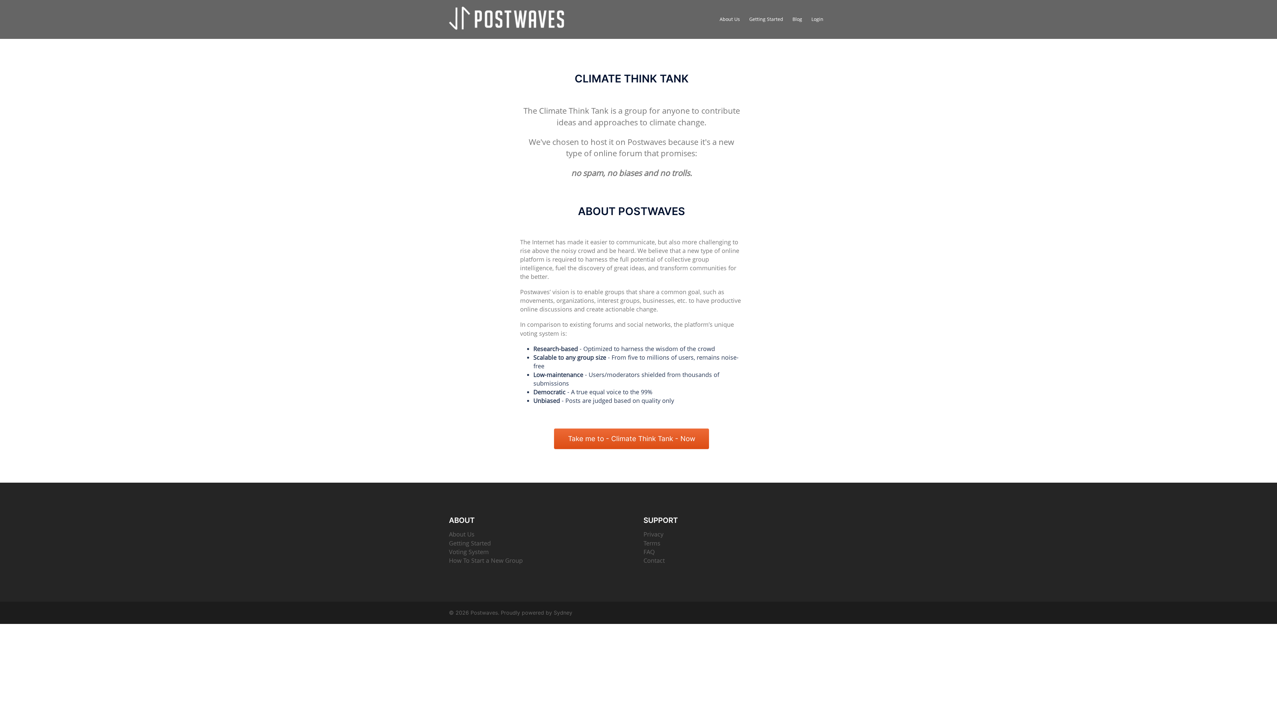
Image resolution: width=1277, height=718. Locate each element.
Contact (654, 560)
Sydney (563, 612)
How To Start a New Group (486, 560)
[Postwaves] (509, 19)
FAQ (649, 552)
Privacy (653, 534)
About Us (730, 19)
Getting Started (766, 19)
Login (817, 19)
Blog (797, 19)
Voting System (469, 552)
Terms (651, 543)
